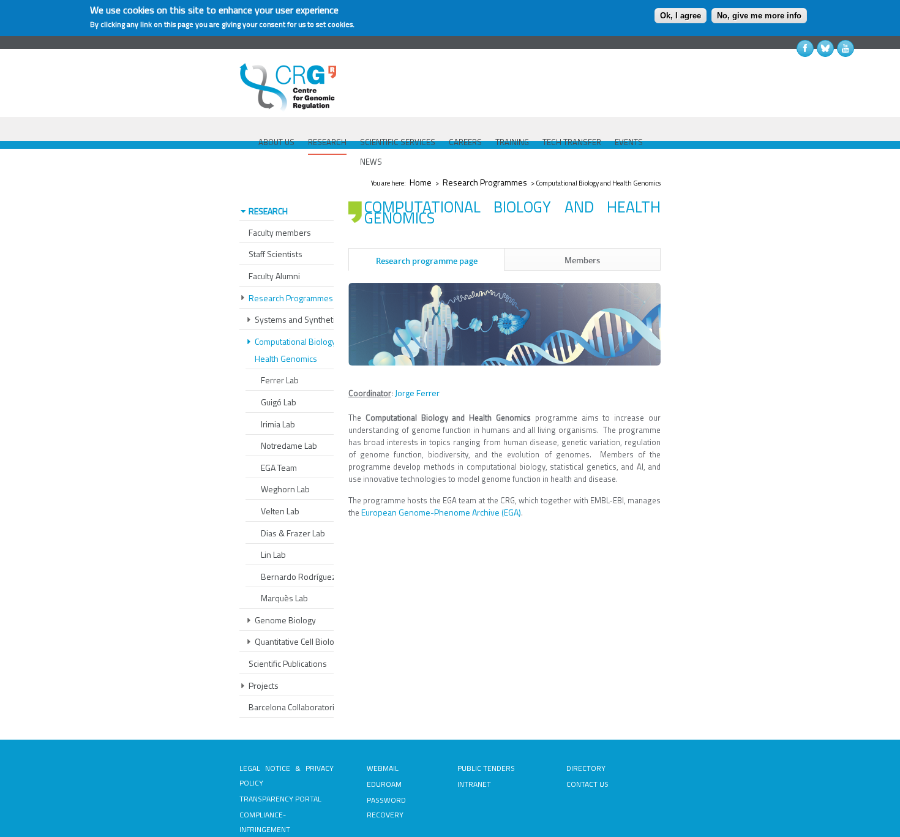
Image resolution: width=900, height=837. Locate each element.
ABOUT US (276, 142)
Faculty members (280, 232)
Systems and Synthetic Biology (311, 319)
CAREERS (465, 142)
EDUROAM (384, 784)
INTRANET (474, 784)
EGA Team (279, 467)
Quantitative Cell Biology (299, 641)
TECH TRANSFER (571, 142)
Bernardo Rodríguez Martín (311, 576)
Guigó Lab (278, 402)
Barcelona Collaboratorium (297, 706)
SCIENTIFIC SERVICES (397, 142)
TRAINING (512, 142)
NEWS (371, 162)
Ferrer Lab (280, 379)
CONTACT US (587, 784)
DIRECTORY (586, 768)
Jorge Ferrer (417, 392)
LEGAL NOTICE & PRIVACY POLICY (286, 775)
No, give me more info (759, 15)
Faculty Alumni (274, 275)
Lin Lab (273, 554)
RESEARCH (327, 142)
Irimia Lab (278, 424)
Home (421, 182)
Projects (264, 685)
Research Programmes (485, 182)
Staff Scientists (275, 253)
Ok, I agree (680, 15)
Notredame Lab (289, 445)
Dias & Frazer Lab (293, 533)
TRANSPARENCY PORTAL (280, 799)
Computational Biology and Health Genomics (303, 350)
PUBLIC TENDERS (486, 768)
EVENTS (629, 142)
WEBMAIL (383, 768)
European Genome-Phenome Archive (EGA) (441, 512)
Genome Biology (285, 620)
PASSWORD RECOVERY (386, 807)
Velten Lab (280, 511)
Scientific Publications (288, 663)
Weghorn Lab (285, 488)
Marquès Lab (284, 597)
